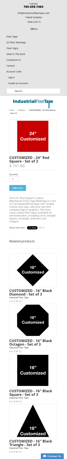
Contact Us (53, 456)
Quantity (13, 174)
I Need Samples (33, 17)
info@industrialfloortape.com (33, 13)
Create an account (18, 83)
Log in (11, 77)
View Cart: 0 (34, 21)
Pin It (41, 227)
